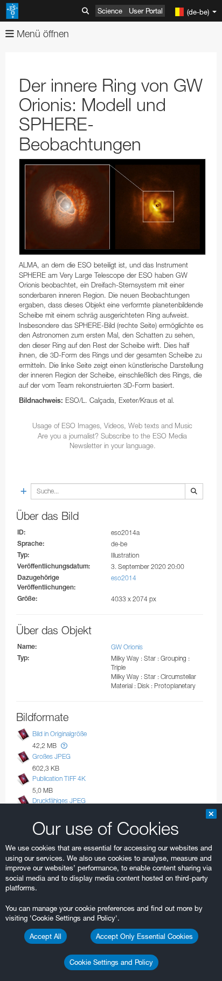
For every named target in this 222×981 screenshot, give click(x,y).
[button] (64, 746)
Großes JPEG (51, 756)
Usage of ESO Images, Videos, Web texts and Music (112, 425)
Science (110, 10)
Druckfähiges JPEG (59, 801)
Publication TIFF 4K (59, 778)
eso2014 (123, 578)
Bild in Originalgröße (59, 734)
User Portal (146, 10)
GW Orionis (127, 647)
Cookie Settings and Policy (111, 962)
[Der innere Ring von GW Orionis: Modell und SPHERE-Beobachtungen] (112, 207)
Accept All (45, 936)
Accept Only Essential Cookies (144, 936)
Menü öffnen (41, 33)
